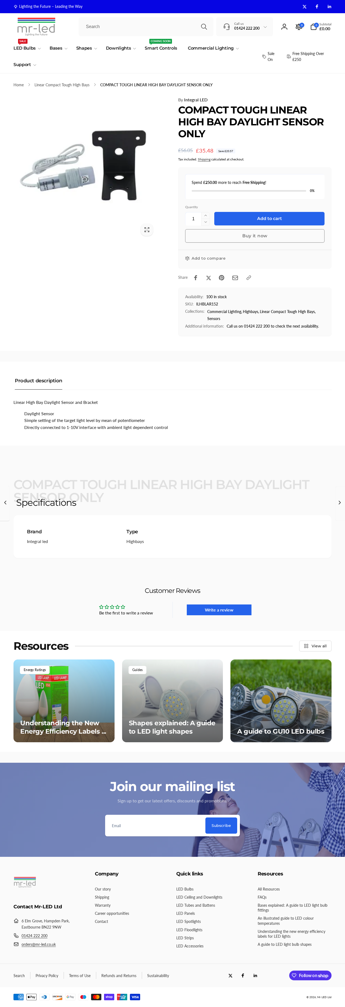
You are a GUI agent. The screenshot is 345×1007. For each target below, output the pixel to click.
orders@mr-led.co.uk (39, 944)
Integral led (37, 541)
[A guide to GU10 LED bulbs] (281, 700)
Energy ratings (35, 670)
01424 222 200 (34, 935)
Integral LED (193, 99)
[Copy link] (248, 277)
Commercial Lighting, (224, 311)
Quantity (191, 207)
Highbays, (251, 311)
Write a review (219, 609)
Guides (137, 670)
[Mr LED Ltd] (24, 892)
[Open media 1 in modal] (85, 167)
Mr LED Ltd (324, 997)
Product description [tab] (38, 381)
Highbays (135, 541)
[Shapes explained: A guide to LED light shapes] (172, 700)
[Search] (204, 26)
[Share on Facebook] (195, 277)
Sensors (213, 318)
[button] (321, 27)
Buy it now (254, 235)
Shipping (204, 159)
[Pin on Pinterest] (221, 277)
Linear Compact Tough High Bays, (288, 311)
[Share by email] (235, 277)
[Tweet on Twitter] (208, 277)
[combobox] (146, 26)
